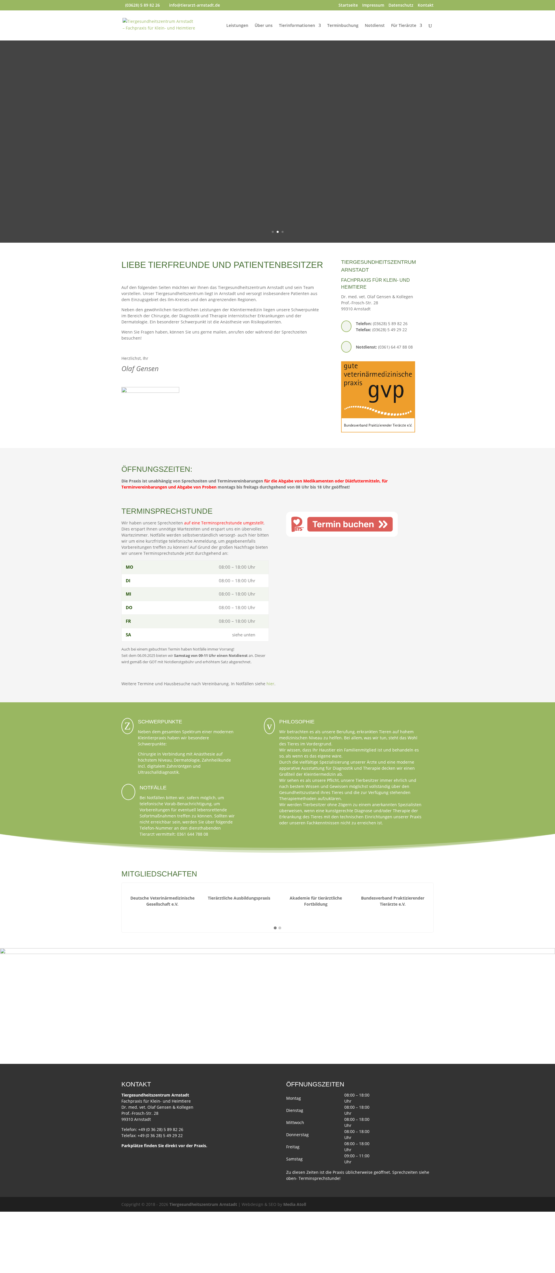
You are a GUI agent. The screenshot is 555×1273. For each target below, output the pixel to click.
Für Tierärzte (403, 25)
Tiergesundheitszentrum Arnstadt (203, 1204)
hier (270, 683)
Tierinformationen (297, 25)
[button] (275, 928)
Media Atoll (294, 1204)
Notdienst (375, 25)
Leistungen (237, 25)
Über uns (264, 25)
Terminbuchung (342, 25)
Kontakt (426, 5)
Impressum (373, 5)
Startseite (348, 5)
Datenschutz (400, 5)
